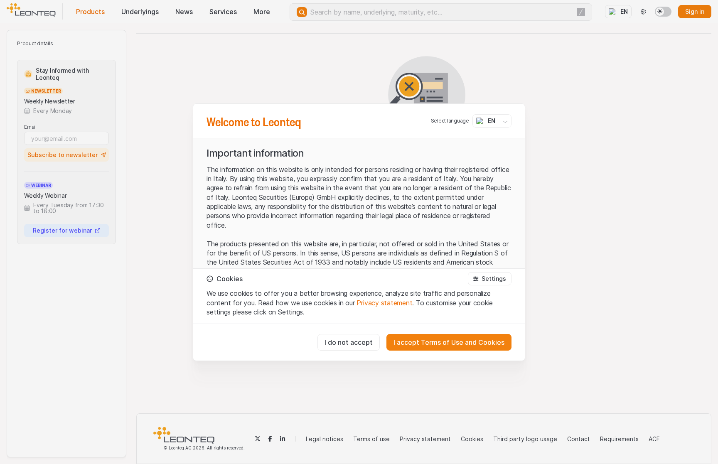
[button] (489, 278)
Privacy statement (384, 303)
